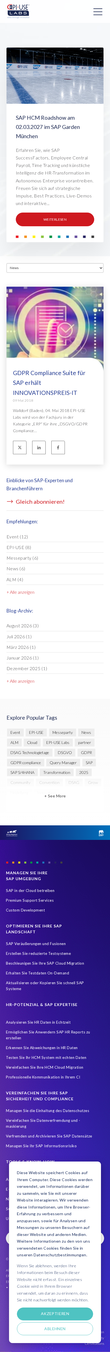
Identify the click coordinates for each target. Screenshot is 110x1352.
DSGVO (65, 752)
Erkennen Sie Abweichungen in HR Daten (42, 1047)
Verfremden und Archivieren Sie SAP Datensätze (49, 1136)
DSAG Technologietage (29, 752)
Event (17, 536)
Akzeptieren (55, 1313)
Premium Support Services (30, 900)
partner (84, 742)
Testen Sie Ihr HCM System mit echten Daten (46, 1057)
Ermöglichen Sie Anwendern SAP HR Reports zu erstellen (48, 1035)
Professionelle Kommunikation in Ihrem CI (43, 1077)
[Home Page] (18, 11)
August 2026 (22, 625)
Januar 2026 (22, 657)
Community (20, 782)
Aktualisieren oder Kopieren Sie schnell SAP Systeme (45, 986)
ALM (14, 579)
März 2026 (21, 647)
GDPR (86, 752)
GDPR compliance (25, 762)
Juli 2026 (19, 636)
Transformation (56, 772)
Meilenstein (66, 802)
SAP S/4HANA (22, 772)
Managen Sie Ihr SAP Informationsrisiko (41, 1146)
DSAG (74, 782)
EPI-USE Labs (57, 742)
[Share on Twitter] (20, 447)
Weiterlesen (55, 219)
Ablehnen (54, 1328)
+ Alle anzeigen (20, 592)
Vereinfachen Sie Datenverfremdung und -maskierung (43, 1123)
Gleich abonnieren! (40, 501)
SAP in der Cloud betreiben (30, 890)
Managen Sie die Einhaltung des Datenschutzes (47, 1110)
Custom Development (25, 910)
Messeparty (22, 557)
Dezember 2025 (26, 668)
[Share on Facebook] (58, 447)
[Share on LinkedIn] (39, 447)
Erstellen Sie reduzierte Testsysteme (38, 953)
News (15, 568)
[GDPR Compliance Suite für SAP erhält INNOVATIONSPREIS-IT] (55, 345)
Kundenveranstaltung (29, 802)
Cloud (32, 742)
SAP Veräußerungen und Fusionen (36, 943)
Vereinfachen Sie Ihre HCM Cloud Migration (44, 1067)
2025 (83, 772)
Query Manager (63, 762)
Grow (93, 782)
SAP (89, 762)
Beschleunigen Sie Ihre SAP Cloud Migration (45, 963)
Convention (49, 782)
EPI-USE (18, 547)
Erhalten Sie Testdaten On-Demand (37, 973)
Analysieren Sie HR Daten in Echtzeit (38, 1022)
